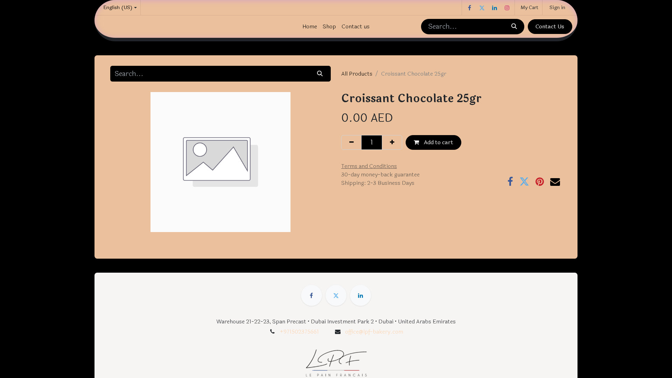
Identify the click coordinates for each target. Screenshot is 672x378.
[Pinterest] (540, 182)
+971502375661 (299, 331)
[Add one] (392, 142)
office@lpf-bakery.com (374, 331)
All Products (356, 73)
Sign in (557, 7)
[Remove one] (351, 142)
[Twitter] (482, 7)
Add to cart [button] (437, 142)
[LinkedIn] (494, 7)
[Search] (513, 26)
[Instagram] (507, 7)
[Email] (555, 182)
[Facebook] (469, 7)
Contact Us (550, 26)
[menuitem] (310, 27)
